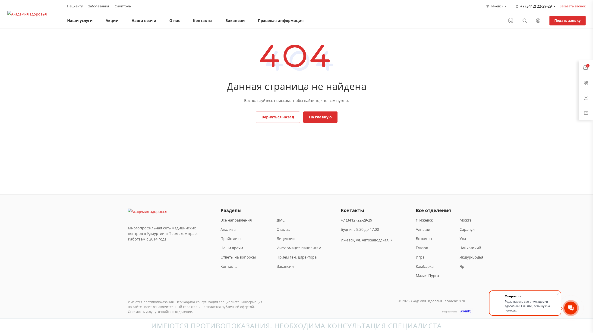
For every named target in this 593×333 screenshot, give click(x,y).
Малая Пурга (427, 275)
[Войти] (538, 20)
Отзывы (283, 229)
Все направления (236, 220)
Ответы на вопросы (238, 257)
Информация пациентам (299, 248)
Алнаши (423, 229)
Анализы (228, 229)
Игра (420, 257)
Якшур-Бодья (471, 257)
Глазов (422, 248)
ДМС (281, 220)
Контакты (229, 266)
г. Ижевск (424, 220)
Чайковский (470, 248)
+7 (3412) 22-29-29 (536, 6)
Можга (466, 220)
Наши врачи (232, 248)
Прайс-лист (231, 238)
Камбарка (425, 266)
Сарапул (467, 229)
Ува (463, 238)
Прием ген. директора (297, 257)
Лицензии (286, 238)
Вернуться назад (278, 117)
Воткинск (424, 238)
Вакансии (285, 266)
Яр (462, 266)
